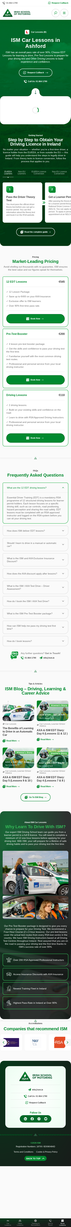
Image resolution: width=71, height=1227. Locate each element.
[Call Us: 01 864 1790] (25, 1096)
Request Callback (37, 1103)
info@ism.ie (48, 658)
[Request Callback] (26, 1102)
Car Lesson (10, 724)
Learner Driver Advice (52, 725)
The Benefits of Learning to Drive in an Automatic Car (18, 731)
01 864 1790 (30, 658)
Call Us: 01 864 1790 (37, 1096)
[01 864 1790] (22, 657)
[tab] (8, 172)
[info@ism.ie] (40, 657)
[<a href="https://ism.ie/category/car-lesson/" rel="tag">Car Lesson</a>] (4, 724)
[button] (3, 1042)
